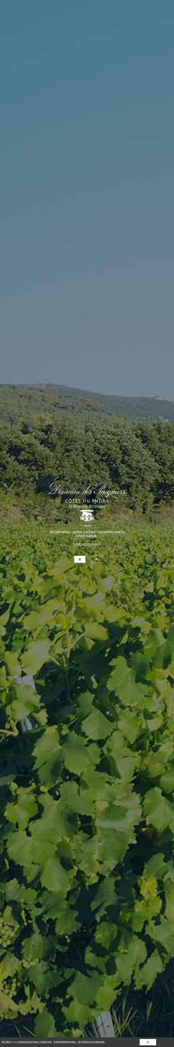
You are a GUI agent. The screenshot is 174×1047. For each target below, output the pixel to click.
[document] (87, 523)
